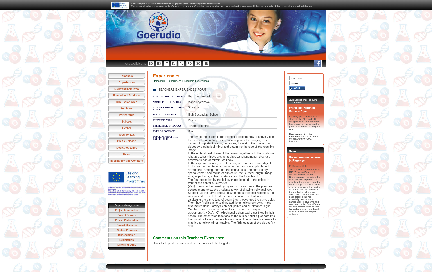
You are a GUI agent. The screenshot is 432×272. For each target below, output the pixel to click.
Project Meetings (127, 225)
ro (190, 63)
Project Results (127, 215)
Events (126, 128)
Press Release (126, 141)
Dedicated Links (126, 147)
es (159, 63)
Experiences (127, 82)
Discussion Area (126, 102)
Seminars (126, 108)
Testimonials (127, 134)
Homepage (127, 76)
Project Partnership (126, 220)
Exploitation (126, 240)
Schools (127, 121)
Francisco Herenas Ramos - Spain (302, 109)
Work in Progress (127, 230)
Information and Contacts (126, 160)
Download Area (126, 244)
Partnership (126, 115)
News (126, 154)
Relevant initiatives (126, 89)
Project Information (126, 210)
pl (181, 63)
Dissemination (126, 235)
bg (151, 63)
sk (198, 63)
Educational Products (126, 95)
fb (317, 63)
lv (173, 63)
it (166, 63)
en (206, 63)
